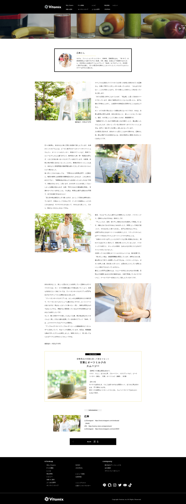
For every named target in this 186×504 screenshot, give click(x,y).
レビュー (115, 5)
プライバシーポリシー (112, 471)
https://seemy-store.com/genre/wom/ (100, 426)
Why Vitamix (69, 5)
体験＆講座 (69, 9)
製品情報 (107, 5)
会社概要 (108, 468)
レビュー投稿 (80, 474)
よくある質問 (96, 9)
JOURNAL (107, 9)
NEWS (78, 465)
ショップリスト (81, 482)
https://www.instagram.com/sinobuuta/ (107, 420)
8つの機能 (81, 5)
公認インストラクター (83, 485)
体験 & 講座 (51, 479)
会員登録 (79, 477)
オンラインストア (83, 9)
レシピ (94, 5)
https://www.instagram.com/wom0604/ (107, 429)
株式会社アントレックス (113, 465)
